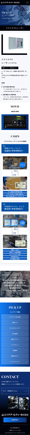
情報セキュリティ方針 (15, 430)
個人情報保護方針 (15, 428)
